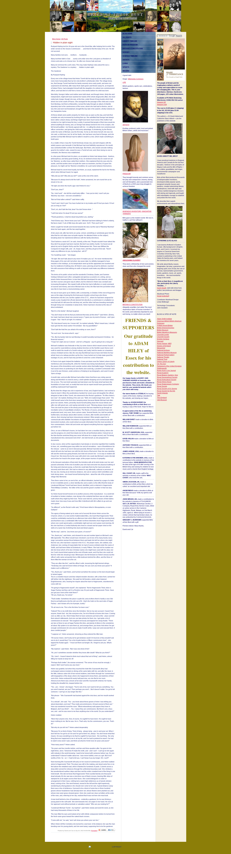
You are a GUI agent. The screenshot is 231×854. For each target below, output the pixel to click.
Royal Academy (162, 373)
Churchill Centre (163, 335)
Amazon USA (162, 105)
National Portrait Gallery (165, 355)
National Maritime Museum (167, 353)
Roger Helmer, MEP (164, 344)
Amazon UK (161, 102)
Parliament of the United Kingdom (169, 366)
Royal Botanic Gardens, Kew (167, 375)
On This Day (161, 364)
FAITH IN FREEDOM (130, 45)
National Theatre (163, 357)
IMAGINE (126, 71)
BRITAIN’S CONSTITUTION (133, 48)
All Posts (64, 39)
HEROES (126, 52)
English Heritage (163, 339)
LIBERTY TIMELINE (130, 41)
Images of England (164, 346)
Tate (158, 395)
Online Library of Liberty (165, 362)
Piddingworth (162, 368)
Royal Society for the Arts (166, 391)
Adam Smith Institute (164, 319)
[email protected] (163, 296)
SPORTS (126, 67)
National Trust (162, 359)
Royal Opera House (164, 382)
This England (162, 398)
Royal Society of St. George (167, 389)
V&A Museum (162, 400)
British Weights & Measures (167, 332)
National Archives (163, 350)
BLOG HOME (127, 34)
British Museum (162, 330)
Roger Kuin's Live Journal (166, 370)
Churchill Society (163, 337)
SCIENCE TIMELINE (130, 56)
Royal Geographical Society (167, 377)
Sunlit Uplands (162, 393)
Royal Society (162, 386)
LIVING (125, 63)
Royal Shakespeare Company (168, 384)
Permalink (94, 830)
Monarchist (161, 348)
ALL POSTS (127, 37)
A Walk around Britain (165, 325)
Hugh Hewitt (161, 288)
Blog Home (56, 39)
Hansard (160, 341)
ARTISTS (126, 60)
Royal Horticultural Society (166, 380)
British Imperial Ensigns (165, 328)
